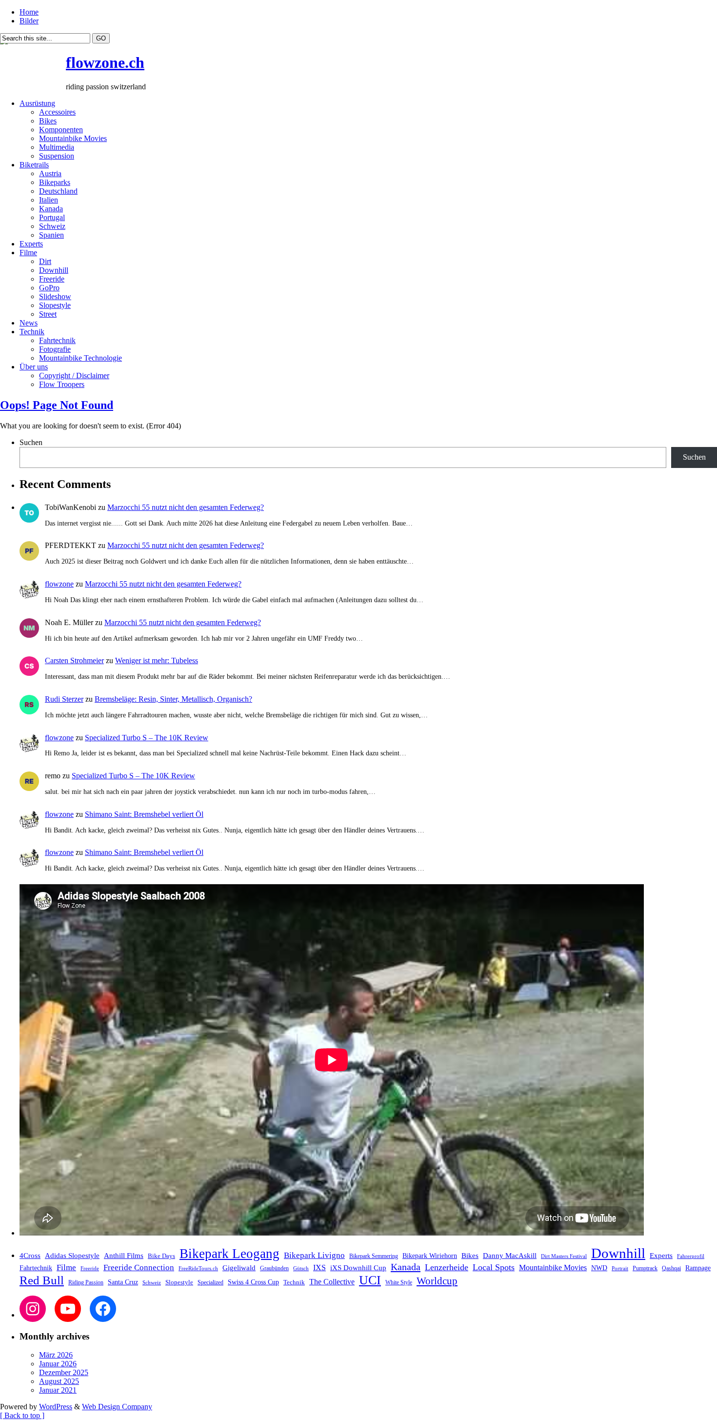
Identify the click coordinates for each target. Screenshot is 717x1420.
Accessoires (57, 112)
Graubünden (274, 1268)
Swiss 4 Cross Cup (253, 1282)
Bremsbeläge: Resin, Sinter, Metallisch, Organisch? (173, 699)
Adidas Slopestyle (72, 1255)
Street (48, 314)
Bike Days (161, 1256)
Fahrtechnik (57, 340)
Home (29, 12)
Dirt (45, 261)
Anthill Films (123, 1255)
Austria (50, 173)
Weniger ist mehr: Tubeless (156, 660)
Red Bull (42, 1280)
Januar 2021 (58, 1390)
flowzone (59, 584)
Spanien (51, 235)
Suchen (31, 442)
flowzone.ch (105, 62)
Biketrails (34, 165)
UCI (370, 1280)
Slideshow (55, 296)
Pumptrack (645, 1268)
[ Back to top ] (22, 1415)
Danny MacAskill (510, 1255)
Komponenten (61, 129)
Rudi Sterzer (64, 699)
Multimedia (56, 147)
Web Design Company (117, 1406)
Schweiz (52, 226)
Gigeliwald (239, 1268)
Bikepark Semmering (373, 1256)
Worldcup (437, 1280)
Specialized (210, 1282)
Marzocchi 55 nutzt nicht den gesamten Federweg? (185, 507)
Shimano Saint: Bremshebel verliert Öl (144, 814)
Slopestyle (55, 305)
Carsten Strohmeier (74, 660)
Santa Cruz (123, 1282)
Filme (28, 252)
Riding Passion (85, 1282)
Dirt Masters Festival (564, 1256)
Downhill (53, 270)
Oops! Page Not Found (56, 405)
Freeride (51, 279)
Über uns (34, 367)
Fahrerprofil (690, 1256)
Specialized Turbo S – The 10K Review (146, 737)
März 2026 (56, 1355)
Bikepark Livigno (314, 1255)
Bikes (48, 121)
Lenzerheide (446, 1267)
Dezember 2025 (63, 1372)
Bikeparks (54, 182)
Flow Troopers (61, 384)
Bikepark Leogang (229, 1253)
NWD (599, 1268)
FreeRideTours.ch (198, 1268)
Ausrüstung (37, 103)
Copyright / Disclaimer (74, 375)
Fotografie (55, 349)
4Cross (30, 1255)
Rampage (698, 1268)
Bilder (29, 21)
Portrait (620, 1268)
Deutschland (58, 191)
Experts (31, 244)
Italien (48, 200)
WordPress (55, 1406)
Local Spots (494, 1267)
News (29, 323)
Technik (32, 331)
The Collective (332, 1282)
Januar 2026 (58, 1363)
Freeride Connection (138, 1267)
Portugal (52, 217)
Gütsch (301, 1268)
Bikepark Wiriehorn (429, 1255)
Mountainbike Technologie (80, 358)
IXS (319, 1267)
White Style (398, 1282)
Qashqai (671, 1268)
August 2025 (59, 1381)
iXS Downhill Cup (358, 1268)
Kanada (51, 208)
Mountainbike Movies (73, 138)
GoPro (49, 288)
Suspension (56, 156)
